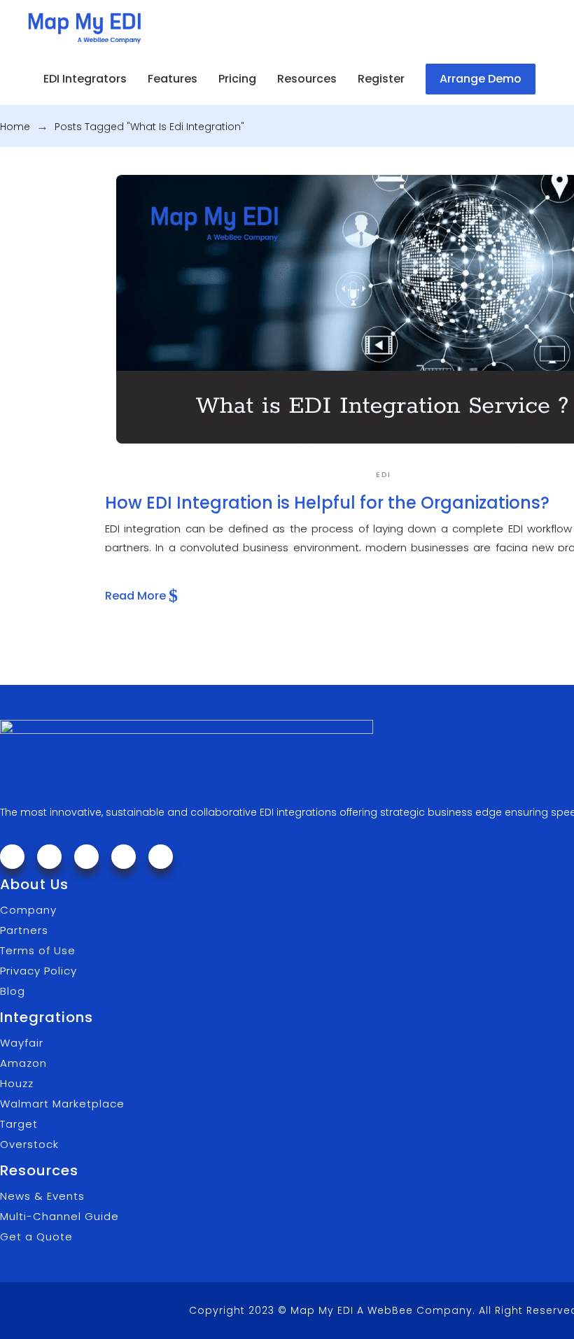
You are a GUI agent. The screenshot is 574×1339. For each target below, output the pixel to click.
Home (15, 127)
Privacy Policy (38, 970)
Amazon (23, 1063)
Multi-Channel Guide (59, 1216)
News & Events (42, 1196)
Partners (24, 930)
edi (383, 474)
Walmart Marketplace (62, 1103)
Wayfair (21, 1042)
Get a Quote (36, 1236)
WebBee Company (420, 1310)
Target (19, 1124)
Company (28, 909)
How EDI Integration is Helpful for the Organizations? (327, 502)
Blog (12, 991)
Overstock (29, 1144)
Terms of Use (38, 950)
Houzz (17, 1083)
